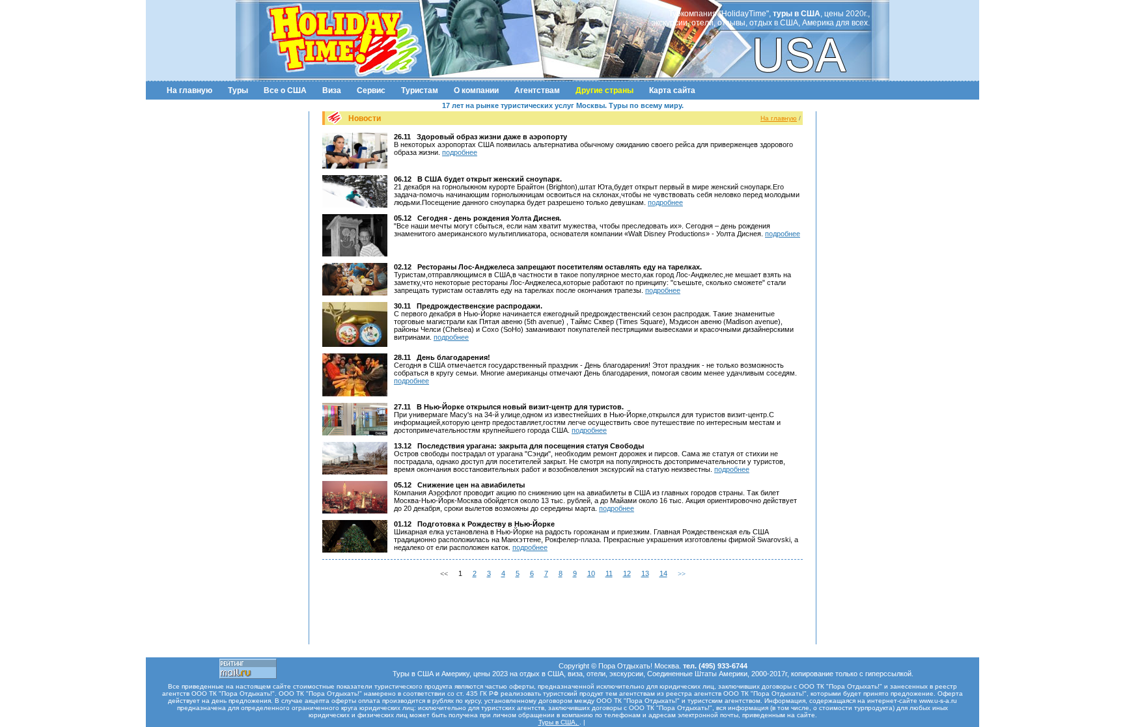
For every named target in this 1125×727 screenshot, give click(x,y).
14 (663, 573)
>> (682, 573)
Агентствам (537, 90)
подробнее (459, 152)
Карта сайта (672, 90)
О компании (476, 90)
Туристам (419, 90)
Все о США (285, 90)
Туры (238, 90)
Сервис (371, 90)
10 (591, 573)
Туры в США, (558, 722)
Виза (331, 90)
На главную (189, 90)
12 (627, 573)
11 (609, 573)
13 (645, 573)
